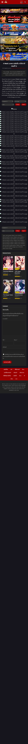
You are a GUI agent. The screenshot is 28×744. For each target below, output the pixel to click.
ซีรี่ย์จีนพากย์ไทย (7, 376)
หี (24, 376)
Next (23, 104)
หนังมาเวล (22, 372)
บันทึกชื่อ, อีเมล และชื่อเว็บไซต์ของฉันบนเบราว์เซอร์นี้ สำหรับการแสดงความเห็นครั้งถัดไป (14, 356)
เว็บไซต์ (4, 347)
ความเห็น (5, 319)
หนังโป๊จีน (6, 369)
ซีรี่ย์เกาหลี (17, 369)
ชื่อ (4, 340)
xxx (16, 379)
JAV (11, 369)
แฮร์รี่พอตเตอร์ (7, 372)
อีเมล (15, 340)
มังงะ (23, 369)
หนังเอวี (15, 372)
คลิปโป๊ (15, 376)
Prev (18, 104)
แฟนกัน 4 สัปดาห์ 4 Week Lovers (18, 68)
